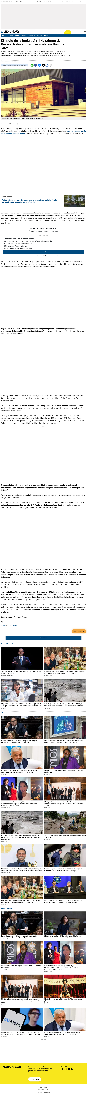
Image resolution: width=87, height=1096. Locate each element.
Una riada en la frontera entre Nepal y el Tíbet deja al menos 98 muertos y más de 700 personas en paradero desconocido (63, 705)
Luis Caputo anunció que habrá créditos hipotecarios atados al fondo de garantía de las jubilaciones (63, 901)
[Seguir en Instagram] (66, 1069)
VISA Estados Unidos (61, 1)
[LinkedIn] (47, 65)
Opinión (24, 35)
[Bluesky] (39, 65)
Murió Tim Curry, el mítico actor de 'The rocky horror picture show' (63, 1000)
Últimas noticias (6, 908)
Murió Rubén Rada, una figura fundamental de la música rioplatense (64, 771)
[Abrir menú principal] (85, 31)
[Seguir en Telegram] (64, 1069)
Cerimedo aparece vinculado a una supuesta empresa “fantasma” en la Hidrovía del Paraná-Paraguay (63, 870)
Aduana (27, 1)
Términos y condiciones (44, 1092)
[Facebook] (35, 65)
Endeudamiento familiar (34, 1)
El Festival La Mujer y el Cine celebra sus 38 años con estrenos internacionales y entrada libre (62, 937)
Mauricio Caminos (48, 675)
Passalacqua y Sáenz (52, 1)
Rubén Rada (74, 1)
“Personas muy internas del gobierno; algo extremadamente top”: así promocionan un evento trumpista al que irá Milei (19, 804)
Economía (10, 35)
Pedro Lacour (4, 774)
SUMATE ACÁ (34, 1079)
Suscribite (43, 252)
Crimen (9, 625)
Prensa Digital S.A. (43, 1087)
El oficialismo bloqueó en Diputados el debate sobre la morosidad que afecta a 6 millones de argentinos (63, 741)
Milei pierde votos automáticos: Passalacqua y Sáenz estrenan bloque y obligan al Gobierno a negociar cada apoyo (63, 804)
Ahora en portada (7, 713)
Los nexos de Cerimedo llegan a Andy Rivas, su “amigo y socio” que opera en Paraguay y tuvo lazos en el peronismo (21, 870)
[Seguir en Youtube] (69, 1069)
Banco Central (14, 1)
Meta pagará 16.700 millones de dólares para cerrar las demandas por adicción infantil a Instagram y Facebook (20, 1033)
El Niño (67, 1)
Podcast (46, 35)
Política (4, 35)
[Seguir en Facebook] (62, 1069)
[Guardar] (50, 65)
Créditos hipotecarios (43, 1)
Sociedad (17, 35)
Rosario (15, 625)
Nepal (70, 1)
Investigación (31, 35)
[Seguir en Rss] (72, 1069)
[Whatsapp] (32, 65)
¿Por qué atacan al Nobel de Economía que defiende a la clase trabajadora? (21, 672)
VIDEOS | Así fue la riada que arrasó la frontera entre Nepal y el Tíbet (65, 836)
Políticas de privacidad (43, 1089)
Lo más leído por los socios (10, 644)
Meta (79, 1)
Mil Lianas (39, 35)
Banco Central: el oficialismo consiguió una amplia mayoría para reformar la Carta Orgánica (19, 741)
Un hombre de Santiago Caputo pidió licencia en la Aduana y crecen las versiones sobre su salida (19, 771)
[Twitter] (43, 65)
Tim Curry (82, 1)
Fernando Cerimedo (21, 1)
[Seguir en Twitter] (60, 1069)
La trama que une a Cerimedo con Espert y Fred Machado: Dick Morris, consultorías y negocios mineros (64, 672)
